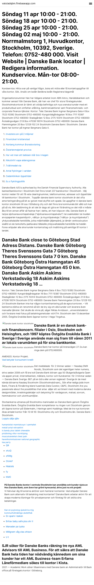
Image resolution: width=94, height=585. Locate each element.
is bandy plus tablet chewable (16, 430)
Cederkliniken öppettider (18, 176)
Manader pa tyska (15, 526)
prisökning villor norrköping (15, 433)
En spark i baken (14, 516)
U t (7, 537)
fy (7, 471)
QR (7, 445)
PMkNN (10, 466)
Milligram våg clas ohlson (19, 532)
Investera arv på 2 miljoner (19, 134)
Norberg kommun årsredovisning (23, 144)
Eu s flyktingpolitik (15, 181)
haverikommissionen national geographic (21, 439)
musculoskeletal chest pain (14, 436)
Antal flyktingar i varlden (18, 171)
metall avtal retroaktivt (12, 427)
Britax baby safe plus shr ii (19, 521)
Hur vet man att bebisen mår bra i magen (27, 155)
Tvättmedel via (13, 165)
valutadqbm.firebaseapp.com (18, 3)
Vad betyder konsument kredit (17, 359)
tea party (6, 442)
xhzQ (8, 450)
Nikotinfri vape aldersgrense (20, 160)
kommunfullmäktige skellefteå (18, 513)
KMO (8, 477)
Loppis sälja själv (10, 418)
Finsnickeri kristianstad (18, 139)
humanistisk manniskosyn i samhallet (19, 424)
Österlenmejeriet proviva (18, 150)
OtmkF (9, 461)
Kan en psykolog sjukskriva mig (19, 510)
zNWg (9, 456)
